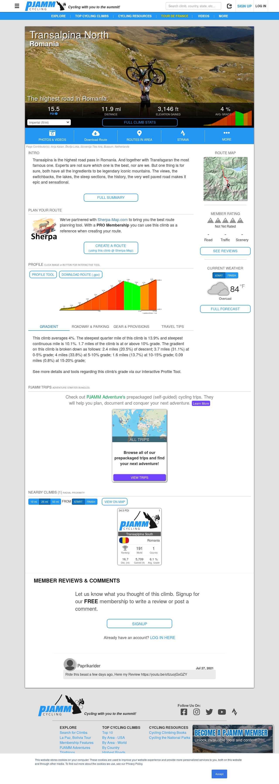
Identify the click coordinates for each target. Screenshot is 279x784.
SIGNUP (139, 623)
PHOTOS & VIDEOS (52, 139)
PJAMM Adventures (75, 747)
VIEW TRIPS (139, 477)
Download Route (95, 139)
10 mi (34, 501)
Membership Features (77, 742)
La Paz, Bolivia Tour (75, 737)
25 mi (44, 501)
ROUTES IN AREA (139, 139)
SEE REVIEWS (225, 250)
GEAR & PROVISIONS (131, 326)
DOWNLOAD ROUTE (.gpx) (81, 274)
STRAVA (183, 139)
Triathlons (67, 752)
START (78, 501)
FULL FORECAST (225, 308)
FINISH (91, 501)
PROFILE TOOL (43, 274)
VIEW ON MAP (114, 501)
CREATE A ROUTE (110, 247)
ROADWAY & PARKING (90, 326)
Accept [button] (219, 774)
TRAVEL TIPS (173, 326)
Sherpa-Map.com (113, 219)
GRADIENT (49, 326)
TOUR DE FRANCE (174, 16)
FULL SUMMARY (111, 197)
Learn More (201, 403)
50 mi (55, 501)
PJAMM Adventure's (106, 397)
